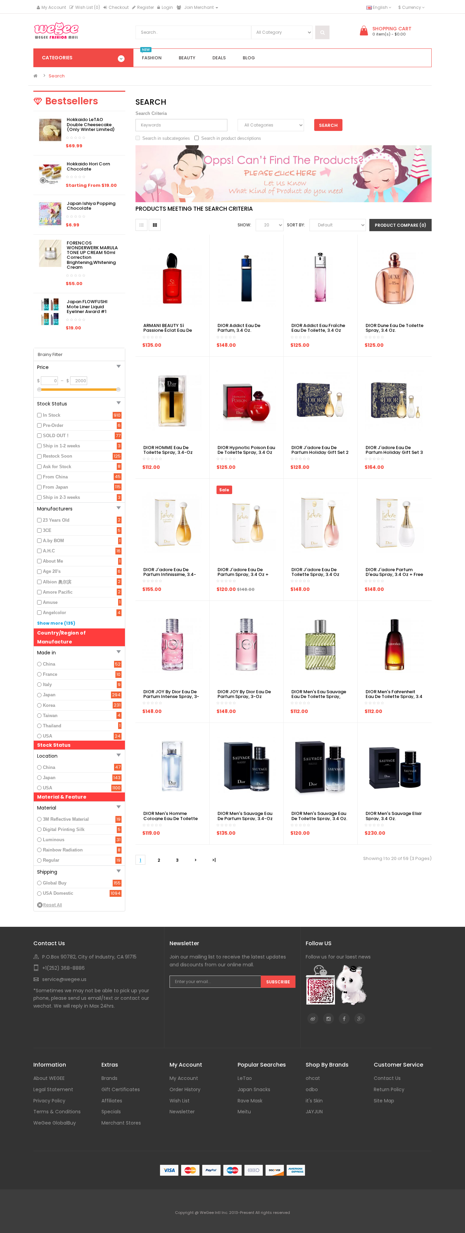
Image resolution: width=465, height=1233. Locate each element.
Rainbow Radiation (63, 849)
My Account (54, 7)
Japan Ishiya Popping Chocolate (91, 205)
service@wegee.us (64, 979)
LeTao (245, 1078)
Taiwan (50, 715)
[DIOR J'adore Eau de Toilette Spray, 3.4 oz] (320, 522)
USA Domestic (58, 893)
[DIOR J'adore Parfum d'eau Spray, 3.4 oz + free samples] (394, 522)
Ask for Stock (57, 466)
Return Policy (389, 1089)
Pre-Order (53, 425)
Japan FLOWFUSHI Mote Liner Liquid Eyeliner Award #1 (87, 306)
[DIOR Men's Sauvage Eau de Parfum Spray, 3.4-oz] (246, 766)
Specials (111, 1111)
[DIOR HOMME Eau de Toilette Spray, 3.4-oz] (172, 400)
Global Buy (54, 883)
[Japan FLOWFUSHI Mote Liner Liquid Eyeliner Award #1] (50, 312)
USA (47, 736)
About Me (53, 561)
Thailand (52, 725)
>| (214, 860)
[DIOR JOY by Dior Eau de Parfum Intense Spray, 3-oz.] (172, 644)
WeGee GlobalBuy (54, 1122)
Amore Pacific (58, 592)
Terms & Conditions (57, 1111)
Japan (49, 694)
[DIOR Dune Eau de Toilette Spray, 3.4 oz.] (394, 278)
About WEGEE (49, 1078)
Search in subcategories (166, 138)
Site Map (384, 1100)
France (50, 674)
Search (57, 76)
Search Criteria (151, 113)
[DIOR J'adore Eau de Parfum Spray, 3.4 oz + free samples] (246, 522)
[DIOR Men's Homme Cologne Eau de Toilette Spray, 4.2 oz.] (172, 766)
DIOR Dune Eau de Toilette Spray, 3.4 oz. (394, 327)
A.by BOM (53, 540)
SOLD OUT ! (55, 435)
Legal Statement (53, 1089)
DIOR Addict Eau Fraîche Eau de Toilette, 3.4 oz (318, 327)
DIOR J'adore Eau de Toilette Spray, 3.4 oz (315, 572)
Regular (51, 860)
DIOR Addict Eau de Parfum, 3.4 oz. (239, 327)
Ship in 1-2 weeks (61, 445)
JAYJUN (314, 1111)
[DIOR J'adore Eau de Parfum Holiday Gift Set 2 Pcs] (320, 400)
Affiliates (111, 1100)
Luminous (53, 839)
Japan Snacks (254, 1089)
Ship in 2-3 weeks (61, 497)
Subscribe (278, 982)
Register (145, 7)
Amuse (50, 602)
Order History (185, 1089)
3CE (47, 530)
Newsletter (182, 1111)
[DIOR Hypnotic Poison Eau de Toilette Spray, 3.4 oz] (246, 400)
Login (167, 7)
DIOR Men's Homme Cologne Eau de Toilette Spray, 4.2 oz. (170, 818)
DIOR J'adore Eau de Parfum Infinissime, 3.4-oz (169, 574)
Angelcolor (54, 612)
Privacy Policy (49, 1100)
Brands (109, 1078)
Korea (49, 705)
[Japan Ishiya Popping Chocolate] (50, 213)
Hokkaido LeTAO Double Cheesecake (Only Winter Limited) (91, 124)
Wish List (180, 1100)
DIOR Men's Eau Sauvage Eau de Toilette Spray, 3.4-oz (318, 696)
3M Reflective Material (66, 819)
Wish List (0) (87, 7)
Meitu (244, 1111)
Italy (47, 684)
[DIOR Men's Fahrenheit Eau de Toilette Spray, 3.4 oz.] (394, 644)
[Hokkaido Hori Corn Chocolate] (50, 174)
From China (55, 476)
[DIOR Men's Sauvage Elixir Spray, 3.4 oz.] (394, 766)
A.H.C (49, 550)
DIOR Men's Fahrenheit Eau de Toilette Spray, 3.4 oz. (394, 696)
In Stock (51, 415)
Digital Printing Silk (63, 829)
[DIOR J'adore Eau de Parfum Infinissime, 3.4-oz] (172, 522)
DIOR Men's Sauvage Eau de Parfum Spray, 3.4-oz (245, 815)
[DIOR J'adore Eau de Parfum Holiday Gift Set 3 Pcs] (394, 400)
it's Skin (314, 1100)
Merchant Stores (121, 1122)
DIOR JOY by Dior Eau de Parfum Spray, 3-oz (244, 694)
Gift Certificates (120, 1089)
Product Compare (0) (400, 225)
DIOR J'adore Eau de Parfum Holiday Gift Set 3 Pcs (394, 452)
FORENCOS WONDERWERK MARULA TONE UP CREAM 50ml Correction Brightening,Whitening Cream (92, 255)
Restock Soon (57, 456)
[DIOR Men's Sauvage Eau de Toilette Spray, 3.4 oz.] (320, 766)
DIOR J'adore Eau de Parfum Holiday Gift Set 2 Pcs (320, 452)
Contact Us (387, 1078)
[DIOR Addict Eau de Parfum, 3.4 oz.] (246, 278)
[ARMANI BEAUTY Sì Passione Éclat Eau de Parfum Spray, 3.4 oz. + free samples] (172, 278)
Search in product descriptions (231, 138)
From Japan (55, 487)
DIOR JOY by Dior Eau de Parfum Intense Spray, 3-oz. (171, 696)
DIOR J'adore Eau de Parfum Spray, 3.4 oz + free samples (243, 574)
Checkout (119, 7)
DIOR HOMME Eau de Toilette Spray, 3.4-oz (168, 450)
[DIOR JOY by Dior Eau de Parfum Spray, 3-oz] (246, 644)
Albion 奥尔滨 (57, 581)
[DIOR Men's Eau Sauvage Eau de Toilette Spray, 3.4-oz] (320, 644)
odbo (312, 1089)
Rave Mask (250, 1100)
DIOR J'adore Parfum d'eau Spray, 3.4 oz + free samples (394, 574)
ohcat (313, 1078)
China (49, 664)
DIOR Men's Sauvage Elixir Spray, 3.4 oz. (394, 815)
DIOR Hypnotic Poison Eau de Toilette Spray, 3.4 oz (246, 450)
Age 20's (52, 571)
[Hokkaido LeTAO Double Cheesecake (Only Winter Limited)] (50, 130)
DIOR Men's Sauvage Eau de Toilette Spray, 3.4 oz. (319, 815)
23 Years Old (56, 520)
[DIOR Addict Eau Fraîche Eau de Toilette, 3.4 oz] (320, 278)
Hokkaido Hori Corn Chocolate (88, 166)
